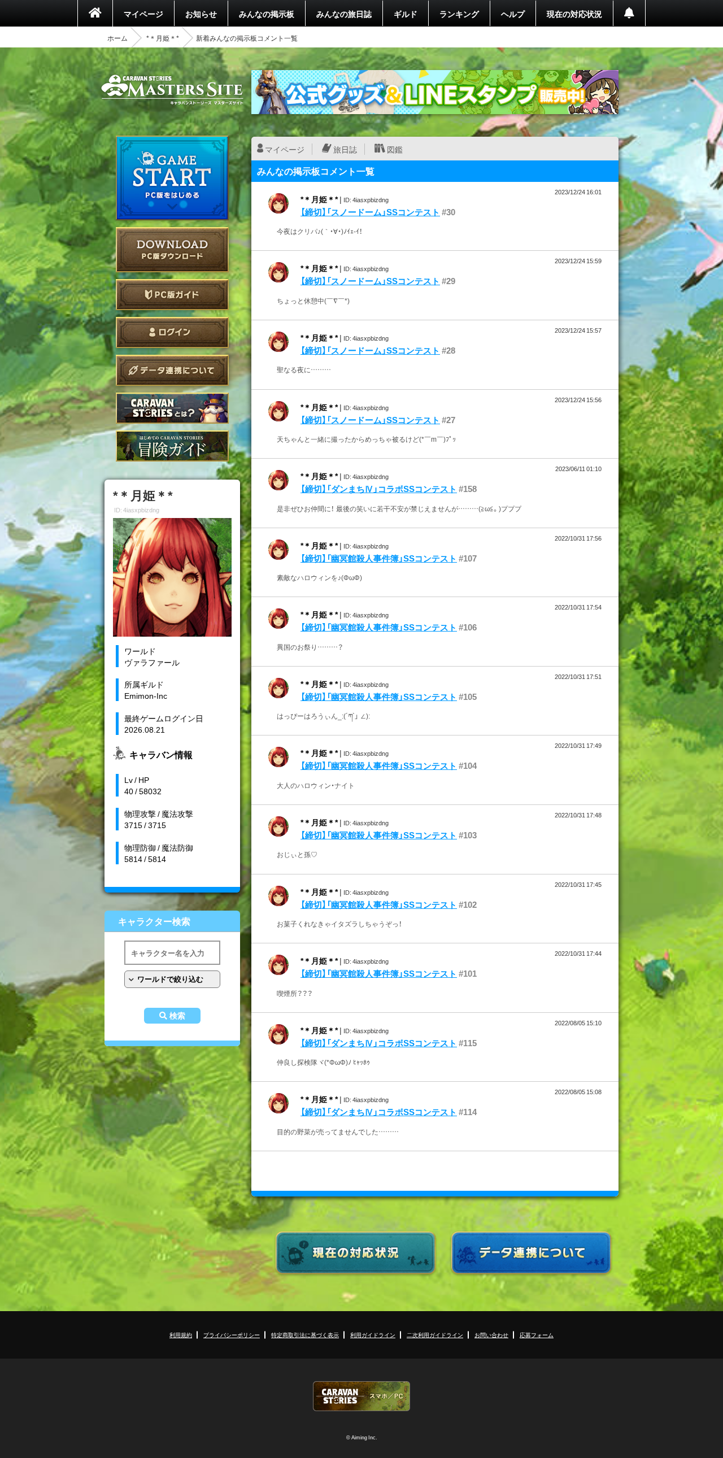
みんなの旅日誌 (344, 13)
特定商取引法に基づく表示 (305, 1334)
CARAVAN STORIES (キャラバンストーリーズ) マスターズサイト (172, 90)
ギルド (405, 13)
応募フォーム (537, 1334)
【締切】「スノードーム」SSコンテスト (370, 212)
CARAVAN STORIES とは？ (172, 408)
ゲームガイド (172, 446)
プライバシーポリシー (231, 1334)
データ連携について (172, 370)
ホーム (117, 38)
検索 (177, 1016)
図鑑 (395, 149)
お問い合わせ (491, 1334)
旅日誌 (345, 149)
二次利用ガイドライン (435, 1334)
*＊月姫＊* (162, 38)
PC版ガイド (172, 294)
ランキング (459, 13)
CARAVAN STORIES (361, 1396)
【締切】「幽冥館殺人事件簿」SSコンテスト (378, 558)
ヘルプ (513, 13)
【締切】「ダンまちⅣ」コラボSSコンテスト (378, 488)
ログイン (172, 332)
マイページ (143, 13)
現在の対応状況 (574, 13)
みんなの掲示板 (266, 13)
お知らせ (201, 13)
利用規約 (180, 1334)
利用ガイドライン (372, 1334)
